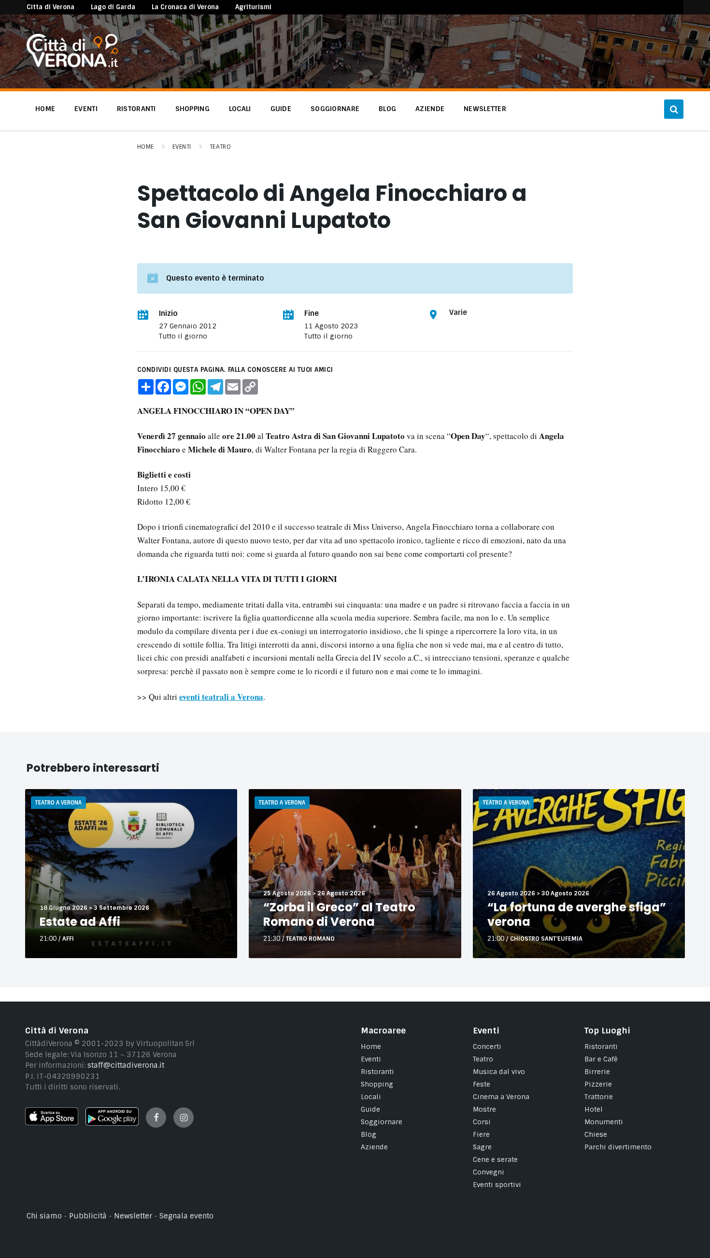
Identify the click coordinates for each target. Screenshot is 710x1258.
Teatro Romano (310, 939)
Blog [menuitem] (387, 108)
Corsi (482, 1121)
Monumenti (603, 1121)
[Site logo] (72, 65)
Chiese (595, 1134)
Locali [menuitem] (240, 108)
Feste (481, 1084)
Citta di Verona (50, 7)
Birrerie (597, 1071)
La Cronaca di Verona (185, 7)
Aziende (374, 1147)
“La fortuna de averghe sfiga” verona (576, 914)
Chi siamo (44, 1216)
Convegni (488, 1172)
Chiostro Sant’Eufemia (546, 939)
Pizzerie (598, 1084)
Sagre (482, 1147)
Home (145, 147)
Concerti (487, 1046)
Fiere (481, 1134)
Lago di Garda (113, 7)
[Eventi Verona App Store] (51, 1123)
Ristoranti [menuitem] (136, 108)
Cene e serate (495, 1159)
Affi (68, 939)
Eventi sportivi (497, 1184)
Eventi (181, 147)
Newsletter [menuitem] (485, 108)
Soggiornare (381, 1121)
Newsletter (133, 1216)
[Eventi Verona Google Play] (112, 1123)
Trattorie (598, 1096)
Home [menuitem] (45, 108)
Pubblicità (88, 1216)
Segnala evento (186, 1216)
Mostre (484, 1109)
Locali (371, 1096)
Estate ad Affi (80, 922)
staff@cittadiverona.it (125, 1065)
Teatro (220, 147)
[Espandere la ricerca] (673, 109)
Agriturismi (253, 7)
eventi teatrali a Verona (221, 697)
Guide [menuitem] (280, 108)
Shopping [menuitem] (192, 108)
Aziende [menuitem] (429, 108)
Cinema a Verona (501, 1096)
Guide (370, 1109)
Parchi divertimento (618, 1147)
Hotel (593, 1109)
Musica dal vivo (499, 1071)
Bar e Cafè (601, 1059)
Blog (368, 1134)
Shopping (377, 1084)
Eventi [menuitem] (86, 108)
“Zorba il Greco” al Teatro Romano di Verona (339, 914)
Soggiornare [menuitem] (335, 108)
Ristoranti (377, 1071)
